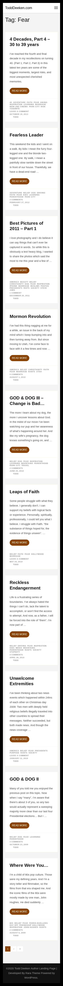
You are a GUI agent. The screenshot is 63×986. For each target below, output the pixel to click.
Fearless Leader (26, 135)
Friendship (25, 925)
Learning (29, 104)
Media (19, 648)
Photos (45, 286)
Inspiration (16, 104)
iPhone (13, 286)
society (35, 288)
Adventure (19, 102)
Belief (26, 193)
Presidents (16, 288)
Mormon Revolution (30, 316)
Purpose (14, 753)
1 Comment (16, 293)
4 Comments (16, 655)
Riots (27, 288)
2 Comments (16, 468)
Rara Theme (33, 973)
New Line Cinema (19, 107)
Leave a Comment (19, 111)
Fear (36, 102)
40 (11, 102)
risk (43, 107)
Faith (30, 102)
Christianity (17, 284)
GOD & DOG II (24, 779)
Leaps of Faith (24, 491)
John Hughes (31, 927)
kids (25, 195)
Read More (19, 91)
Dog (33, 193)
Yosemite (15, 109)
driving (41, 193)
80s (11, 923)
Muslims (35, 286)
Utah (39, 372)
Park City (34, 107)
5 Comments (16, 374)
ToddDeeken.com (18, 8)
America (14, 282)
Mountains (27, 463)
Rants (31, 372)
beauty (24, 282)
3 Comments (16, 200)
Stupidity (15, 652)
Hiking (43, 102)
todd (16, 117)
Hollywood (37, 554)
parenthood (17, 197)
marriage (40, 104)
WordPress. (31, 977)
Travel (25, 465)
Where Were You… (29, 865)
